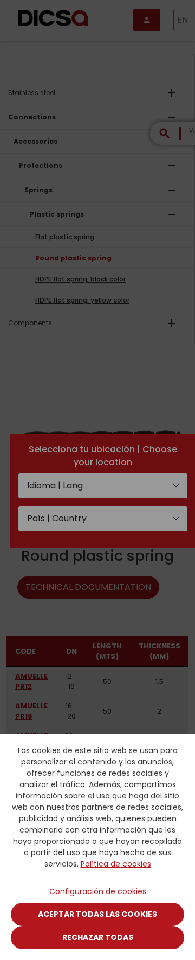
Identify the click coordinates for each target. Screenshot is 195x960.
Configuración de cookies (97, 891)
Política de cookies (116, 863)
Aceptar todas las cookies (97, 914)
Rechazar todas (97, 937)
